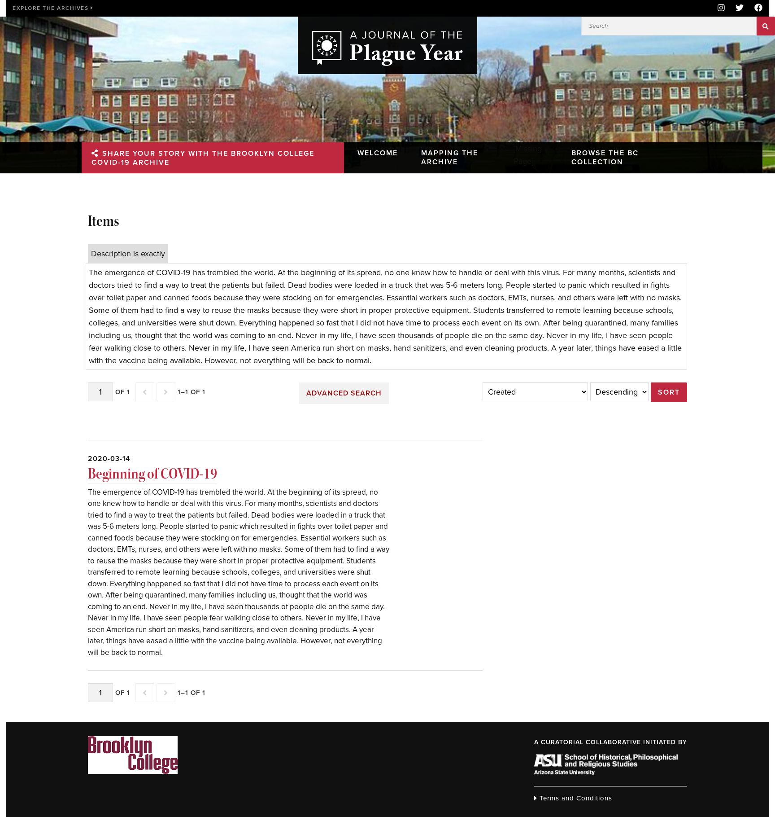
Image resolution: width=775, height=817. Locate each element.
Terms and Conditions (574, 798)
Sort (669, 392)
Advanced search (344, 393)
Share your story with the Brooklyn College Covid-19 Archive (202, 158)
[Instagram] (721, 8)
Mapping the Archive (449, 158)
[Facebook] (755, 8)
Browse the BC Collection (605, 158)
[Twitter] (739, 8)
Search (766, 26)
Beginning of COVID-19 (152, 474)
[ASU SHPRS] (606, 772)
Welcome (377, 153)
